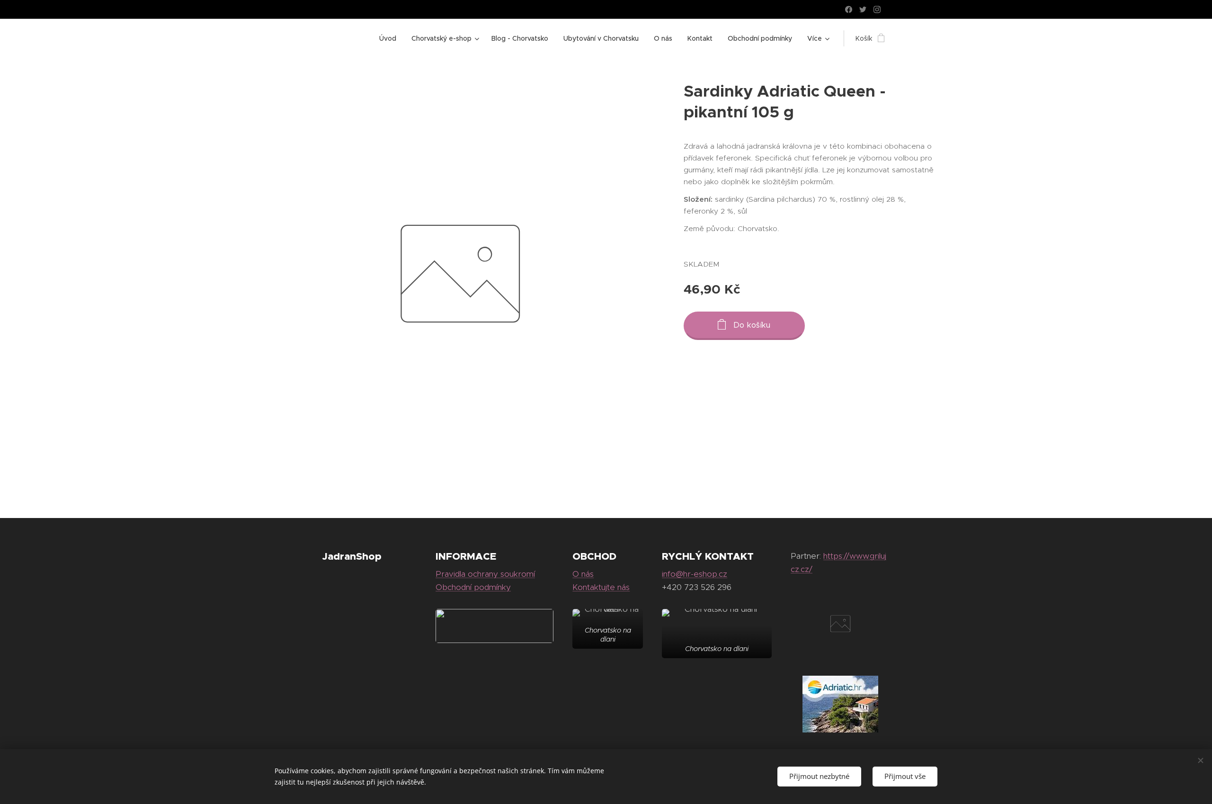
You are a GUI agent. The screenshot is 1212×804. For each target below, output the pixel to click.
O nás (583, 574)
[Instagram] (877, 9)
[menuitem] (390, 38)
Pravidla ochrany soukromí (485, 574)
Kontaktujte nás (601, 587)
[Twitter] (863, 9)
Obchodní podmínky (473, 587)
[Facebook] (849, 9)
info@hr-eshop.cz (694, 574)
